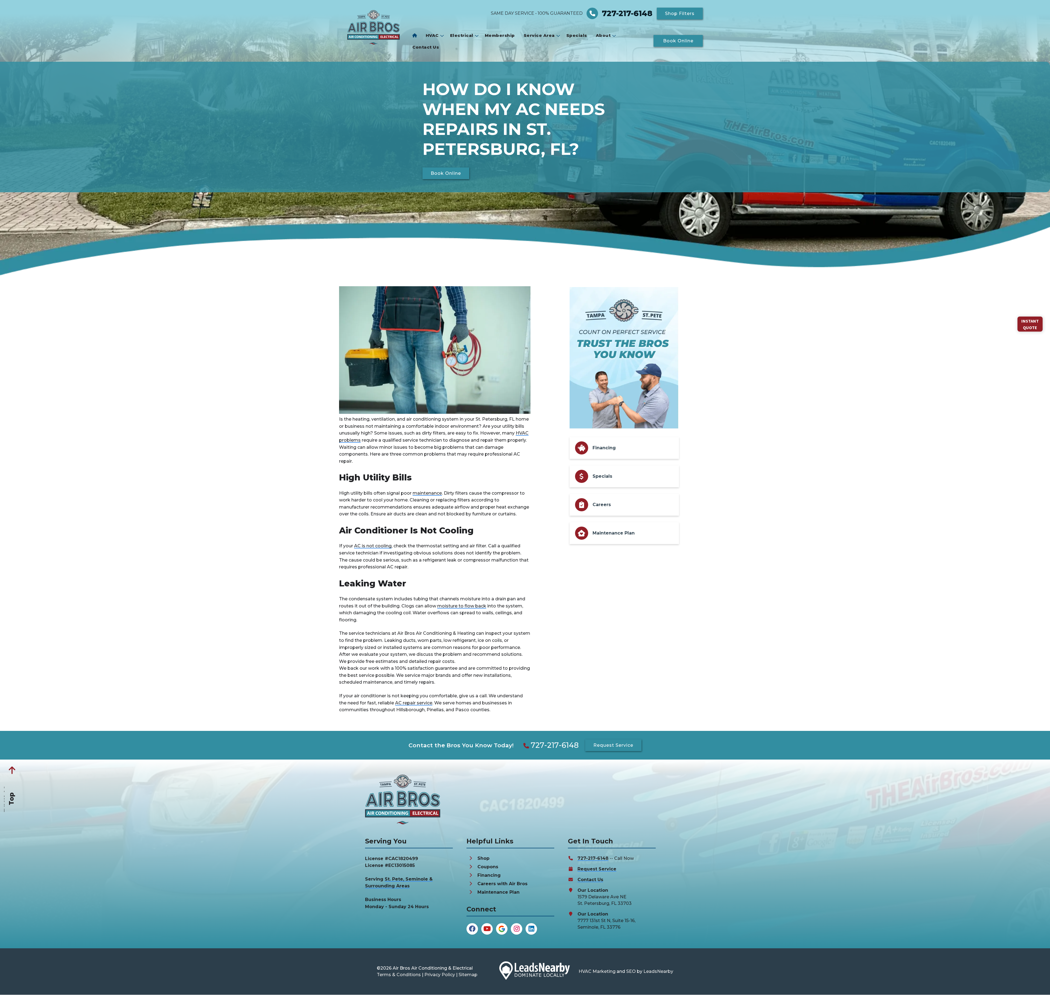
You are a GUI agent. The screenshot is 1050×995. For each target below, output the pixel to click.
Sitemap (468, 974)
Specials (576, 35)
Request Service (597, 869)
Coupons (487, 866)
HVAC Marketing (597, 971)
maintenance (427, 493)
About (603, 35)
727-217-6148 (555, 745)
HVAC (432, 35)
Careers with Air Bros (502, 883)
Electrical (461, 35)
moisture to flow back (461, 606)
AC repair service (413, 702)
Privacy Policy (439, 974)
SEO (631, 971)
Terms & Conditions (399, 974)
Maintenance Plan (498, 892)
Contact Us (425, 47)
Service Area (539, 35)
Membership (500, 35)
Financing (489, 875)
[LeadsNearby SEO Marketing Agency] (534, 971)
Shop (483, 858)
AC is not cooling (373, 545)
